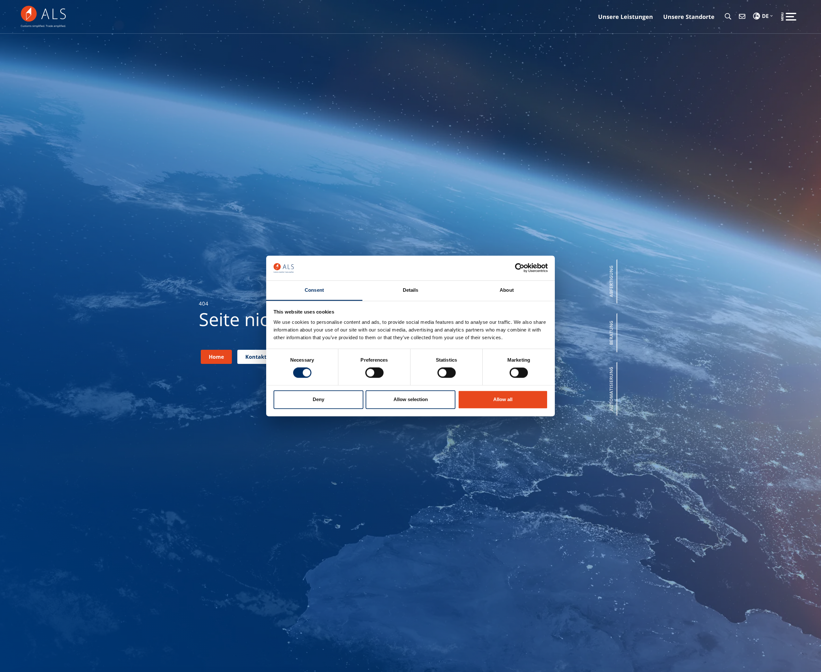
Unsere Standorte (689, 17)
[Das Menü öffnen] (791, 17)
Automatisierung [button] (611, 389)
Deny (318, 399)
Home (216, 356)
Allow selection (411, 399)
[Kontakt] (742, 16)
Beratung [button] (611, 333)
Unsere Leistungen (625, 17)
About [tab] (507, 290)
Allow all (502, 399)
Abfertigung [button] (611, 282)
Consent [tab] (314, 290)
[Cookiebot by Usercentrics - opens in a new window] (520, 268)
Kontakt (256, 356)
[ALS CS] (43, 16)
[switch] (374, 373)
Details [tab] (411, 290)
